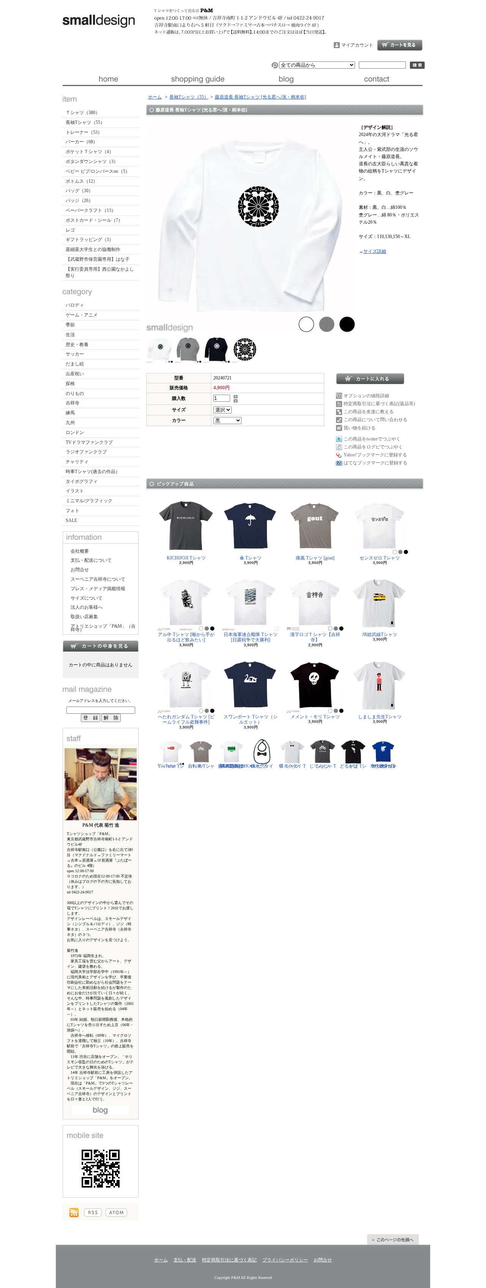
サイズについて (87, 598)
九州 (70, 422)
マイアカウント (357, 45)
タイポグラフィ (82, 481)
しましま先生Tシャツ (380, 716)
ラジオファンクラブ (86, 451)
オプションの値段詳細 (366, 395)
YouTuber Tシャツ (171, 766)
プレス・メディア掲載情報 (98, 588)
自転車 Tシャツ (201, 766)
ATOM (116, 1212)
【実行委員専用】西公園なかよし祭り (100, 272)
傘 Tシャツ (251, 558)
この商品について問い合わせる (375, 419)
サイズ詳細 (374, 251)
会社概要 (80, 551)
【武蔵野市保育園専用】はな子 (97, 259)
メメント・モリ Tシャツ (315, 716)
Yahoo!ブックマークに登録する (375, 455)
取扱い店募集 (84, 616)
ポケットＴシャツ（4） (90, 151)
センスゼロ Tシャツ (380, 558)
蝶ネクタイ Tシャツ (292, 766)
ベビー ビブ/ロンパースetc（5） (98, 171)
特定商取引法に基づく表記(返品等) (379, 403)
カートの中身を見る (101, 646)
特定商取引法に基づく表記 (229, 1260)
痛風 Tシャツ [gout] (315, 558)
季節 (70, 324)
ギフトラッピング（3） (90, 239)
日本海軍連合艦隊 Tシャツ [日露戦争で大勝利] (251, 637)
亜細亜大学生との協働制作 (93, 249)
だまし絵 (75, 364)
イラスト (75, 491)
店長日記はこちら (100, 1110)
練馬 (70, 412)
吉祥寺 (72, 403)
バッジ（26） (79, 200)
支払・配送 (185, 1260)
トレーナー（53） (84, 132)
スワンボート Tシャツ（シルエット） (251, 719)
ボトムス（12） (82, 181)
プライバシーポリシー (285, 1260)
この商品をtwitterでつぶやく (372, 439)
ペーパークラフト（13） (91, 210)
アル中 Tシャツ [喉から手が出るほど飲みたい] (186, 637)
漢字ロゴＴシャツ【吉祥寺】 (315, 637)
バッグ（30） (79, 190)
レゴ (70, 230)
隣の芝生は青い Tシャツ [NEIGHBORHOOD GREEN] (237, 766)
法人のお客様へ (87, 607)
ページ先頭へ (393, 1239)
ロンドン (75, 432)
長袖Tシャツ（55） (85, 122)
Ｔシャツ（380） (83, 112)
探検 (70, 383)
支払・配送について (198, 79)
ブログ (288, 79)
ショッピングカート (400, 45)
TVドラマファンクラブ (89, 442)
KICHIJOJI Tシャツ (186, 558)
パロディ (75, 305)
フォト (72, 510)
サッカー (75, 354)
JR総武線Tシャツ (379, 634)
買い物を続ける (360, 428)
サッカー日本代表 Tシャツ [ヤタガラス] (383, 766)
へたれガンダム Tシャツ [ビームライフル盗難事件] (186, 719)
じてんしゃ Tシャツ (322, 766)
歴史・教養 (77, 344)
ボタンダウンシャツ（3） (92, 161)
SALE (71, 520)
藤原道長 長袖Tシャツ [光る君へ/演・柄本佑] (260, 97)
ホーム (108, 79)
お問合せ (378, 79)
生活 (70, 334)
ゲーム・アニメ (82, 315)
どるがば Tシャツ (353, 766)
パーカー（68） (82, 141)
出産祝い (75, 373)
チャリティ (77, 461)
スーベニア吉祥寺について (98, 579)
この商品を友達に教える (369, 411)
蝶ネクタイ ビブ (262, 766)
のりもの (75, 393)
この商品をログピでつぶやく (373, 447)
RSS (93, 1212)
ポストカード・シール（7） (94, 220)
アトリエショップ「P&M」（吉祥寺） (103, 628)
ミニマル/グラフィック (89, 500)
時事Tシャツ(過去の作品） (93, 471)
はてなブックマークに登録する (375, 462)
